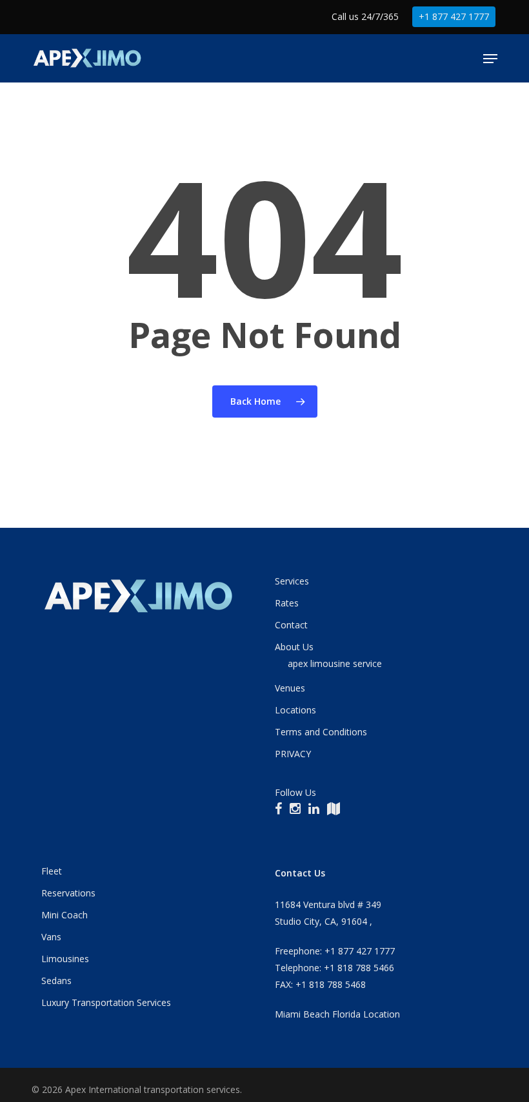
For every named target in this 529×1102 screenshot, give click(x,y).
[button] (490, 58)
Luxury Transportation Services (106, 1002)
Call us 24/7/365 (365, 16)
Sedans (56, 980)
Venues (290, 688)
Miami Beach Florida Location (337, 1014)
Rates (287, 603)
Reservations (68, 893)
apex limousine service (335, 663)
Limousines (65, 958)
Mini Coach (64, 915)
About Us (294, 647)
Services (292, 581)
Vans (51, 937)
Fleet (51, 871)
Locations (295, 710)
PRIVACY (293, 754)
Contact (291, 625)
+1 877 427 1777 (454, 16)
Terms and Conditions (321, 732)
